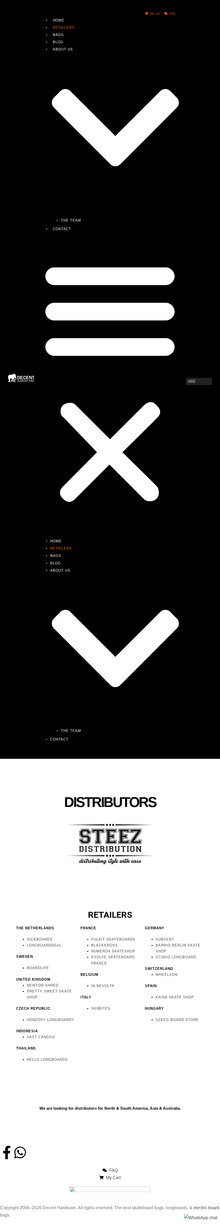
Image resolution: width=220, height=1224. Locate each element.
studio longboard (176, 957)
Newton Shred (42, 985)
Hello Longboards (47, 1060)
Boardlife (38, 968)
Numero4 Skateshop (113, 951)
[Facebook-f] (6, 1152)
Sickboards (40, 939)
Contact (62, 229)
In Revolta (102, 986)
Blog (58, 42)
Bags (58, 35)
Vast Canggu (41, 1037)
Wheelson (167, 975)
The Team (71, 220)
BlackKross (104, 945)
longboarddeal (44, 945)
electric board (206, 1207)
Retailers (64, 28)
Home (58, 20)
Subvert (165, 939)
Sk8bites (101, 1008)
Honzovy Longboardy (50, 1020)
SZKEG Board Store (177, 1020)
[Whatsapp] (20, 1152)
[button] (110, 381)
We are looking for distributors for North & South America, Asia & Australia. (110, 1108)
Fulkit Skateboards (113, 939)
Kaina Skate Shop (175, 997)
